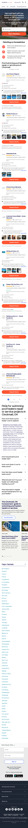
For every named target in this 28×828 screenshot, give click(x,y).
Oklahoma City (6, 684)
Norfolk (4, 725)
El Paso (4, 711)
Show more (23, 92)
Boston (4, 636)
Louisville (4, 628)
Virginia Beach (6, 730)
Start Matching (14, 34)
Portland (4, 687)
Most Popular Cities (7, 745)
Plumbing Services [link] (22, 6)
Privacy (5, 815)
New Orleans (6, 630)
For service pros (7, 791)
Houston (4, 717)
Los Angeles (5, 582)
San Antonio (5, 719)
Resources (5, 796)
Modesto (4, 585)
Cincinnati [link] (12, 6)
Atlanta (4, 620)
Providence (5, 698)
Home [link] (3, 6)
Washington (5, 603)
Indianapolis (5, 625)
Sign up (14, 761)
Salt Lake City (6, 722)
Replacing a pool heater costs (12, 425)
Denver (4, 598)
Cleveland (5, 679)
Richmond (5, 727)
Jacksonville (5, 609)
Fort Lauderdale (7, 606)
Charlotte (5, 665)
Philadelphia (5, 692)
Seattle (4, 733)
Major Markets (8, 564)
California (10, 815)
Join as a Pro (17, 2)
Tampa (4, 617)
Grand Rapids (6, 641)
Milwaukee (5, 738)
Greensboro (5, 668)
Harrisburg (5, 690)
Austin (4, 706)
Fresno (4, 577)
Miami (3, 612)
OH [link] (7, 6)
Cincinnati (5, 676)
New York (5, 660)
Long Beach (5, 579)
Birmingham (5, 568)
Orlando (4, 614)
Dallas (3, 708)
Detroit (4, 638)
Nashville (4, 703)
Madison (4, 735)
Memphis (4, 700)
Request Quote (14, 102)
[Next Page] (25, 399)
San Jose (4, 595)
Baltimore (5, 633)
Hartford (4, 601)
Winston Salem (6, 673)
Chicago (4, 622)
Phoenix (4, 571)
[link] (14, 77)
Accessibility (21, 815)
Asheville (4, 663)
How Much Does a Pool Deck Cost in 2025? (10, 537)
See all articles (8, 517)
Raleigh (4, 671)
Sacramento (5, 587)
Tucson (4, 574)
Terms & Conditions (23, 817)
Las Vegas (5, 655)
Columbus (5, 682)
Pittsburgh (5, 695)
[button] (4, 97)
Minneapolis (5, 644)
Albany (4, 657)
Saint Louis (5, 652)
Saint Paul (5, 647)
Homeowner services (8, 787)
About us (4, 801)
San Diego (5, 590)
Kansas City (5, 649)
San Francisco (6, 593)
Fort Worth (5, 714)
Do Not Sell (15, 815)
